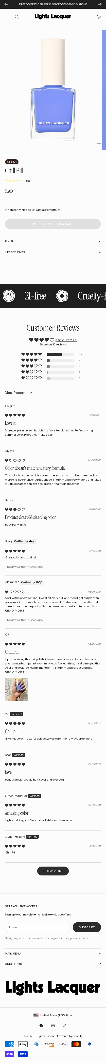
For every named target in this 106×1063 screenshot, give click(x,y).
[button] (31, 354)
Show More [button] (53, 871)
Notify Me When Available (53, 224)
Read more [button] (14, 610)
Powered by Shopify (70, 1036)
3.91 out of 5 (66, 340)
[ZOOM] (99, 143)
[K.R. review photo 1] (17, 690)
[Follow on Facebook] (41, 1026)
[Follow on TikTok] (65, 1026)
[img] (15, 415)
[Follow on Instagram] (53, 1026)
